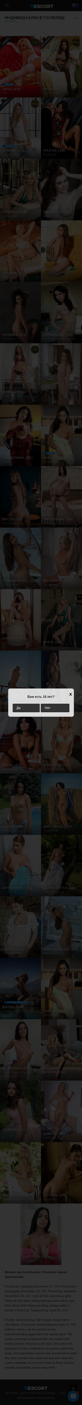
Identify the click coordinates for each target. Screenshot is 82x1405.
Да (18, 708)
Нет (47, 708)
